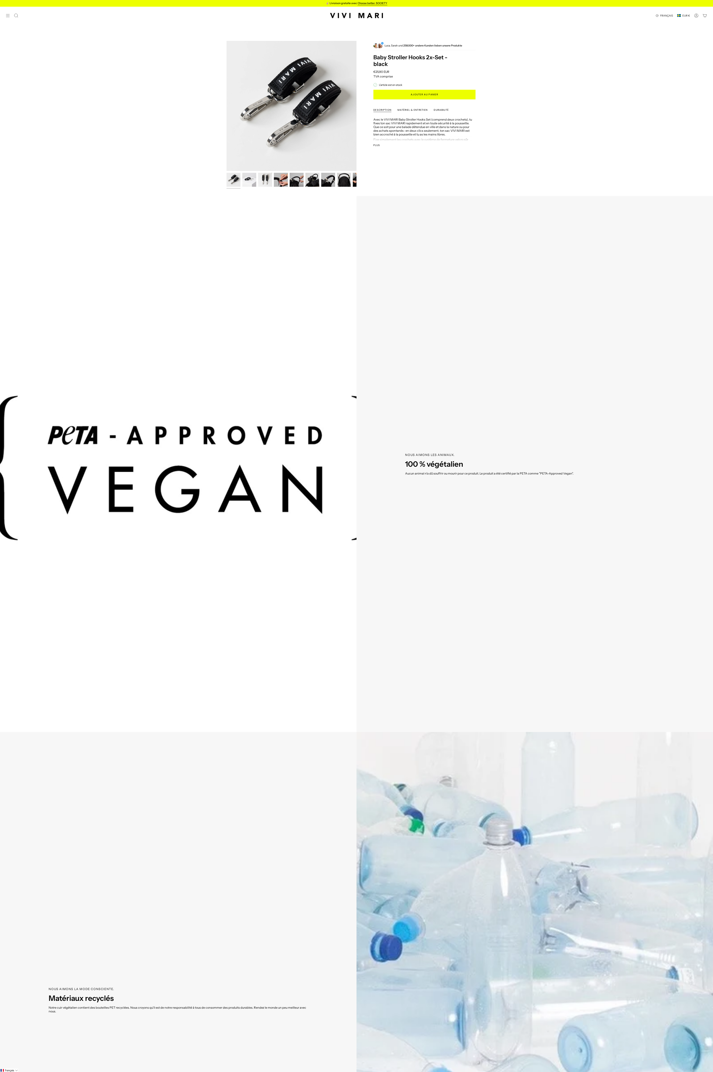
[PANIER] (705, 15)
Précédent (226, 106)
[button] (9, 1070)
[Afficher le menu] (8, 15)
